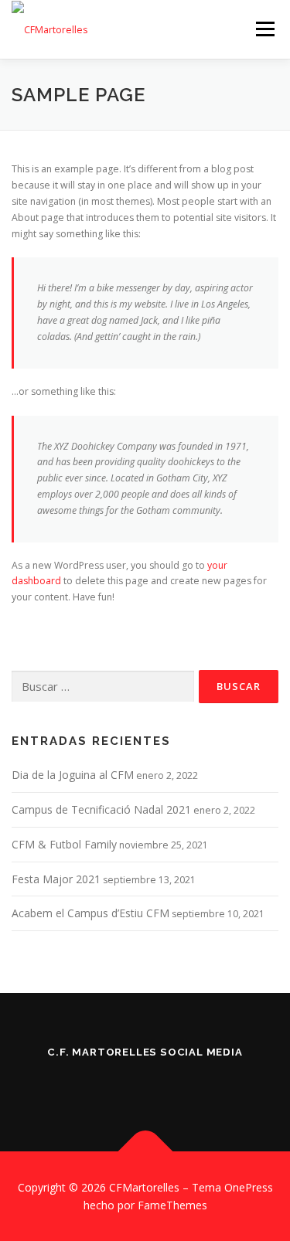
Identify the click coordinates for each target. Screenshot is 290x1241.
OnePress (248, 1187)
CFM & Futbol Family (64, 844)
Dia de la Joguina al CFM (73, 774)
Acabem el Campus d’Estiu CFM (90, 913)
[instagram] (102, 1085)
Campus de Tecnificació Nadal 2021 (101, 809)
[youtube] (188, 1085)
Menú (264, 29)
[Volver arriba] (145, 1151)
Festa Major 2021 (56, 879)
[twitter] (145, 1085)
